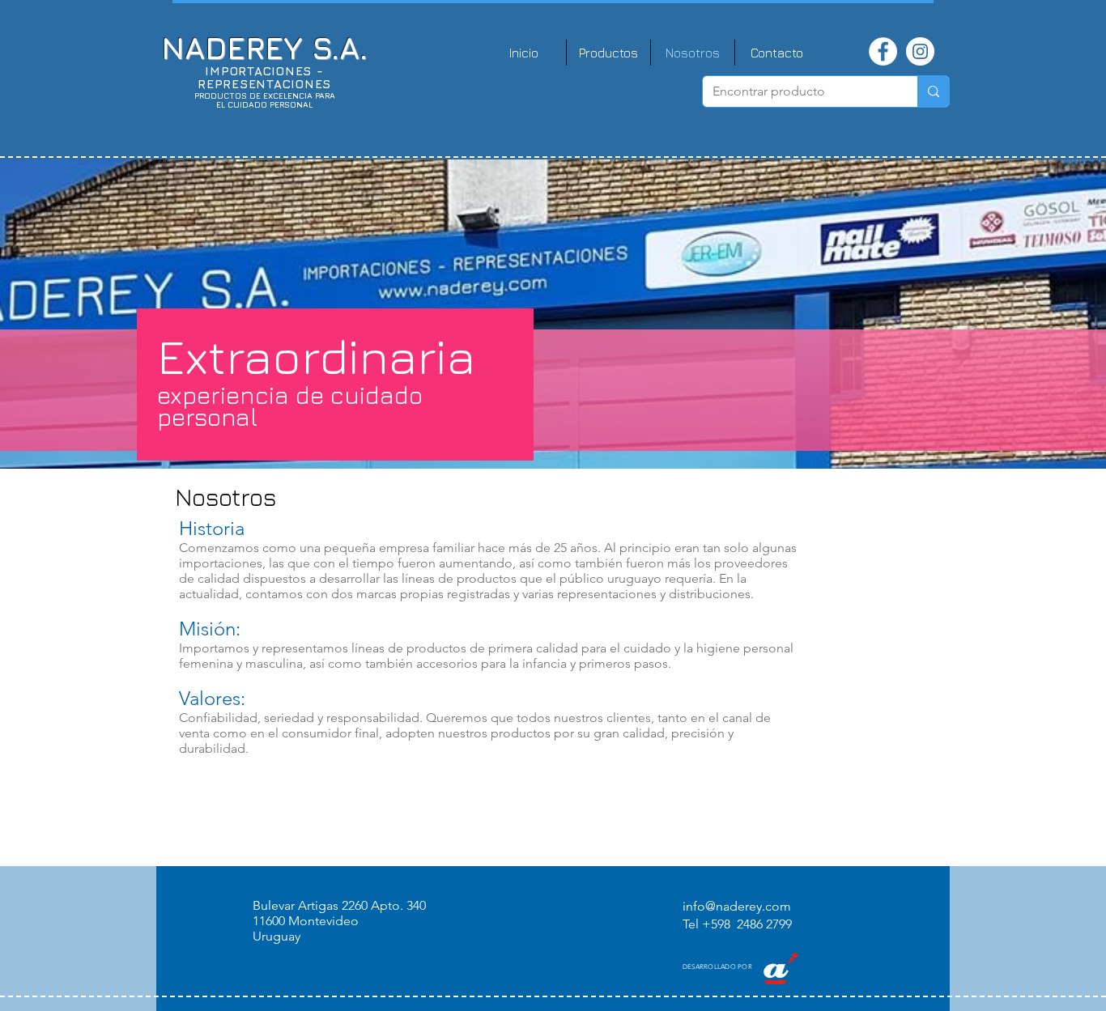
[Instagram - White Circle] (920, 51)
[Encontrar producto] (933, 91)
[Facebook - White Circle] (883, 51)
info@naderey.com (737, 906)
